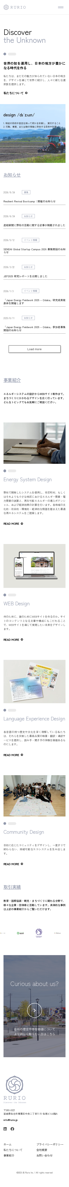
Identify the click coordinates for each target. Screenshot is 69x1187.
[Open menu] (60, 7)
